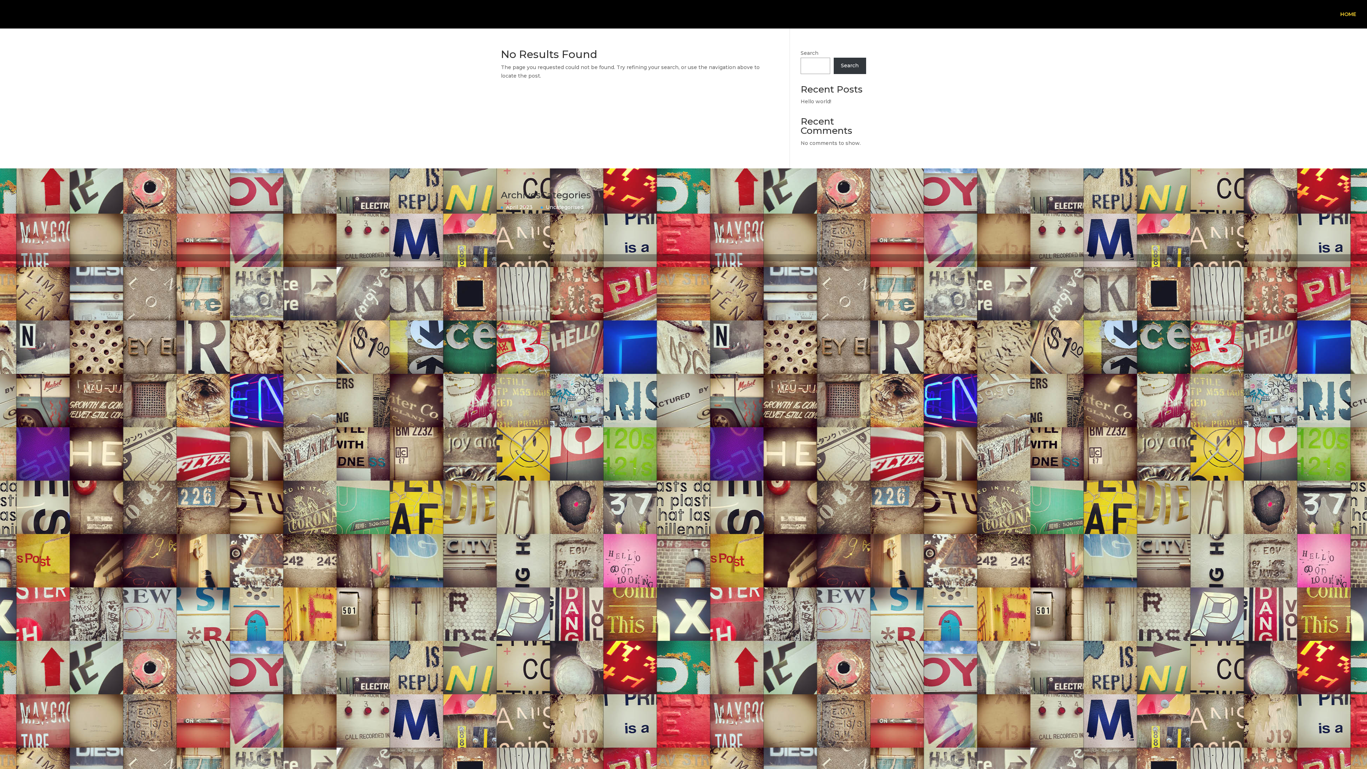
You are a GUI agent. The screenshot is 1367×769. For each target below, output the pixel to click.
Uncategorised (564, 207)
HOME (1348, 14)
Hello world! (816, 101)
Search (809, 53)
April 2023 (519, 207)
